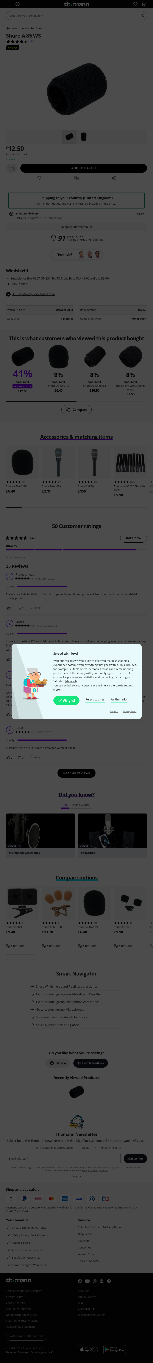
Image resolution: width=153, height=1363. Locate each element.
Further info (119, 699)
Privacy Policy (130, 711)
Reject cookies (95, 699)
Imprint (114, 711)
